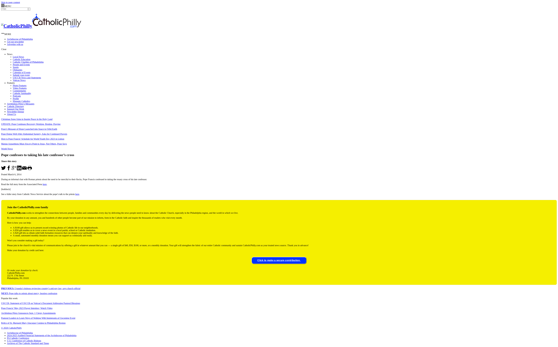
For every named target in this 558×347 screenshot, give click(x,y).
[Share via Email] (24, 169)
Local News (18, 57)
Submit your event (21, 75)
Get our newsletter (15, 41)
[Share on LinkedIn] (19, 169)
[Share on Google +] (14, 169)
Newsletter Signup (15, 111)
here (45, 184)
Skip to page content (10, 2)
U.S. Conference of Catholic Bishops (24, 340)
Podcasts (17, 96)
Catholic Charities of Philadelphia (28, 62)
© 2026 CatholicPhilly (11, 328)
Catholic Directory (15, 106)
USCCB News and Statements (27, 77)
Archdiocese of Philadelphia (20, 39)
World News (7, 149)
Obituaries (17, 70)
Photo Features (19, 85)
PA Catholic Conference (18, 338)
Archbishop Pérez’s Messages (20, 104)
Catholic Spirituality (22, 93)
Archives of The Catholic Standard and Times (28, 343)
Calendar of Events (21, 72)
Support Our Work (15, 109)
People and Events (21, 64)
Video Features (20, 88)
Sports (16, 67)
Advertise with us (15, 44)
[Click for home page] (41, 25)
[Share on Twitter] (3, 169)
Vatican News (19, 80)
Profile (16, 98)
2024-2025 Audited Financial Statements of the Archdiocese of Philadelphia (41, 335)
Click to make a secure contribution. (279, 260)
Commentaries (19, 91)
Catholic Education (21, 59)
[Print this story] (29, 169)
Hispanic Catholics (21, 101)
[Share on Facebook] (8, 169)
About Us (11, 114)
